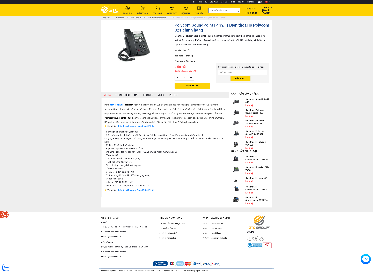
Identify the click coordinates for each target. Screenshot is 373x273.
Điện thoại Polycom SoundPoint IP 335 (136, 126)
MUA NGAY (192, 85)
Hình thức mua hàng (168, 238)
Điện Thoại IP (135, 18)
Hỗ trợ (232, 2)
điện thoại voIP (117, 105)
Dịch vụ (224, 2)
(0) (261, 2)
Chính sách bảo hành (213, 228)
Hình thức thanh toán (169, 233)
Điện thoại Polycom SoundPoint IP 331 (136, 190)
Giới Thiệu (202, 2)
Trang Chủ (105, 18)
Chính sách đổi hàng (212, 233)
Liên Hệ (250, 2)
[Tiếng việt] (267, 2)
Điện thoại (120, 18)
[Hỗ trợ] (266, 10)
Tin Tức (241, 2)
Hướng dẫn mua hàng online (172, 223)
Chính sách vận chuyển (213, 223)
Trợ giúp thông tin (168, 228)
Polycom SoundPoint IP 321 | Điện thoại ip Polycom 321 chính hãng (198, 18)
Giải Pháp (214, 2)
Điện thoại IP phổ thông (156, 18)
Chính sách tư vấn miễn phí (215, 238)
